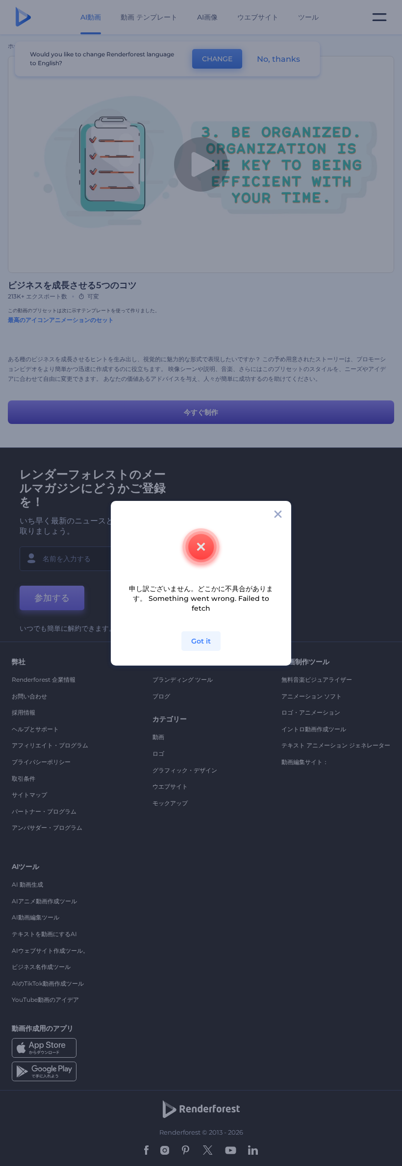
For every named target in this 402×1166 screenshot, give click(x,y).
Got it (201, 641)
